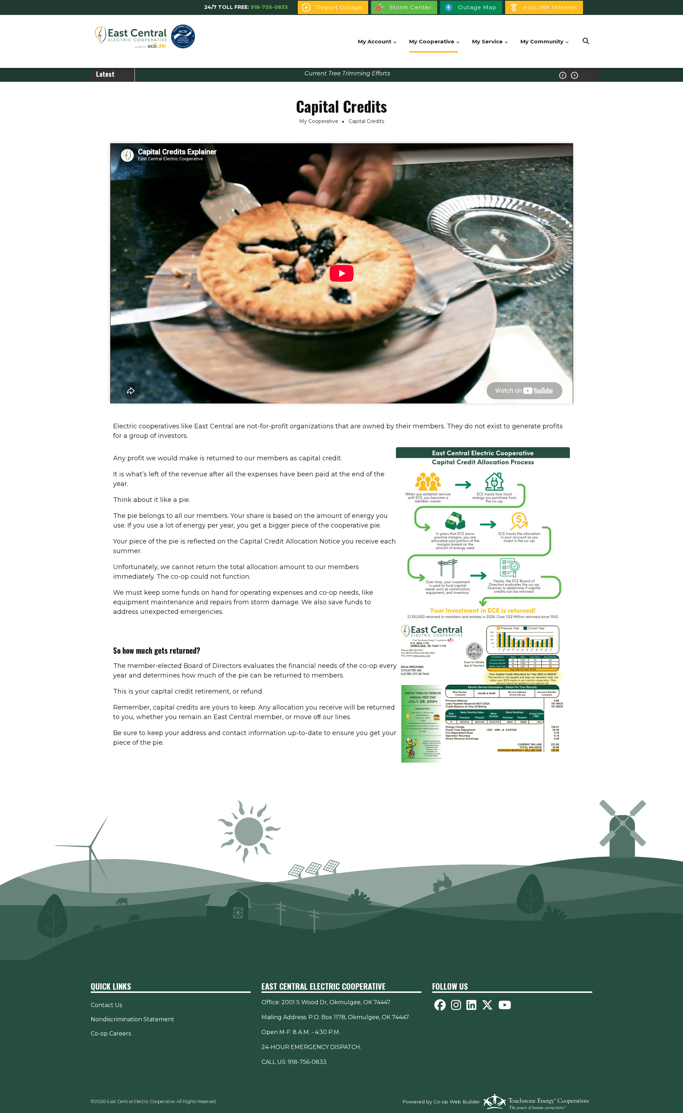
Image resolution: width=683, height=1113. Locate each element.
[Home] (131, 37)
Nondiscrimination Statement (132, 1019)
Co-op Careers (111, 1033)
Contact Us (106, 1005)
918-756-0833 (269, 7)
